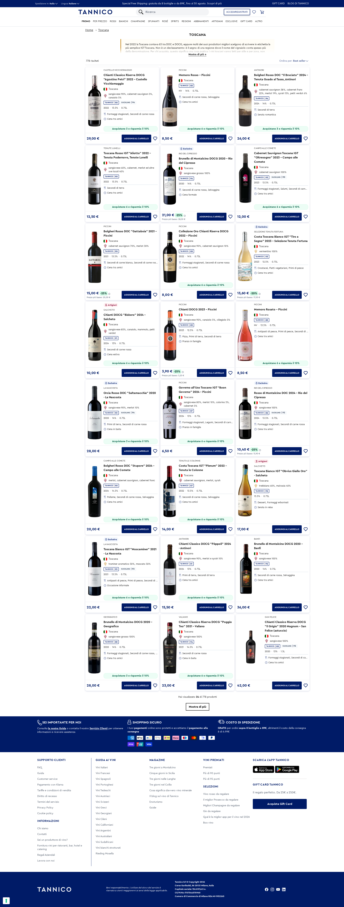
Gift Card (278, 3)
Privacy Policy (45, 807)
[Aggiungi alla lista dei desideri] (155, 138)
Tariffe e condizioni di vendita (54, 790)
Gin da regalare (212, 811)
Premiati (207, 767)
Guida (40, 773)
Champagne (138, 21)
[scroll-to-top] (336, 889)
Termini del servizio (48, 802)
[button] (254, 12)
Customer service (47, 779)
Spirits (175, 21)
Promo (86, 21)
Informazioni (48, 821)
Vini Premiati (213, 760)
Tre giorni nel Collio (160, 785)
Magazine (157, 760)
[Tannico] (95, 12)
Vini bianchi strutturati (108, 848)
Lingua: (68, 4)
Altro (258, 21)
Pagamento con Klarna (50, 785)
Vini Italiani (102, 767)
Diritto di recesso (47, 796)
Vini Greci (101, 807)
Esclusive (232, 21)
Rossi (113, 21)
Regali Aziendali (46, 855)
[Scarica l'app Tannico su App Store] (263, 769)
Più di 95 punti (211, 779)
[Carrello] (262, 12)
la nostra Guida (57, 728)
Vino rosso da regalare (216, 794)
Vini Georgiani (104, 813)
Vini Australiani (104, 836)
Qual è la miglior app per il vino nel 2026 (226, 817)
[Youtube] (278, 889)
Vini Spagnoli (103, 779)
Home (89, 30)
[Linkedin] (284, 889)
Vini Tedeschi (103, 790)
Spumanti (153, 21)
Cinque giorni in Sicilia (162, 773)
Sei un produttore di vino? (52, 840)
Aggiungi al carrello (136, 138)
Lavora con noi (45, 861)
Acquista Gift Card (279, 804)
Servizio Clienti (99, 728)
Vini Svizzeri (102, 802)
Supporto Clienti (51, 760)
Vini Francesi (103, 773)
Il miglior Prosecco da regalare (220, 800)
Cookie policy (45, 813)
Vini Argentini (103, 830)
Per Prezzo (100, 21)
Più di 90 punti (211, 773)
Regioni (186, 21)
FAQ (39, 767)
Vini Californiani (104, 825)
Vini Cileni (101, 819)
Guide (152, 807)
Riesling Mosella (105, 853)
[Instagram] (272, 889)
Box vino (208, 823)
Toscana (103, 30)
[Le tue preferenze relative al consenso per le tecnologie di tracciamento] (6, 900)
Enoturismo (156, 802)
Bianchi (123, 21)
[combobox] (175, 12)
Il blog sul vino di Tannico (164, 796)
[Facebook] (266, 889)
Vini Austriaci (103, 796)
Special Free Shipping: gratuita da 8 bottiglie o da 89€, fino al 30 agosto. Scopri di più (172, 3)
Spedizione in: (45, 4)
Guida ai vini (106, 760)
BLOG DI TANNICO (298, 3)
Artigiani (217, 21)
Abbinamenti (201, 21)
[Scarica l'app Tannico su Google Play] (287, 769)
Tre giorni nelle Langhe (162, 779)
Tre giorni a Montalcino (162, 767)
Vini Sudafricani (104, 842)
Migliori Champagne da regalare (221, 805)
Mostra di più (197, 706)
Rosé (165, 21)
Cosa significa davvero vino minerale (170, 790)
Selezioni (210, 786)
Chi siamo (42, 828)
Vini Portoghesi (104, 785)
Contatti (42, 834)
